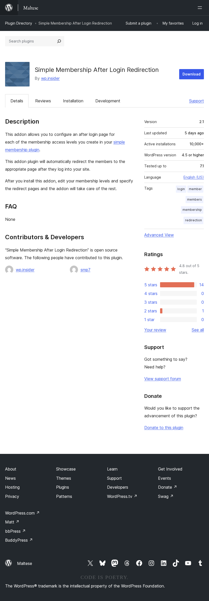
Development (107, 100)
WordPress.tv (122, 496)
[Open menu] (201, 7)
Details (16, 100)
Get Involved (170, 469)
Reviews (43, 100)
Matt (12, 521)
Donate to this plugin (163, 427)
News (10, 478)
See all (198, 329)
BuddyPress (19, 540)
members (194, 199)
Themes (63, 478)
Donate (167, 487)
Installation (73, 100)
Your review (155, 329)
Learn (112, 469)
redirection (193, 220)
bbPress (15, 531)
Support (196, 100)
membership (192, 210)
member (195, 189)
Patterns (64, 496)
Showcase (66, 469)
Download (191, 74)
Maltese (24, 563)
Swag (166, 496)
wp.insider (50, 78)
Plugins (62, 487)
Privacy (12, 496)
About (10, 469)
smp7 (85, 269)
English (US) (194, 177)
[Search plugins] (59, 41)
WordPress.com (22, 513)
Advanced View (159, 234)
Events (164, 478)
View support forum (162, 378)
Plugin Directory (18, 23)
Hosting (12, 487)
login (181, 189)
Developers (117, 487)
